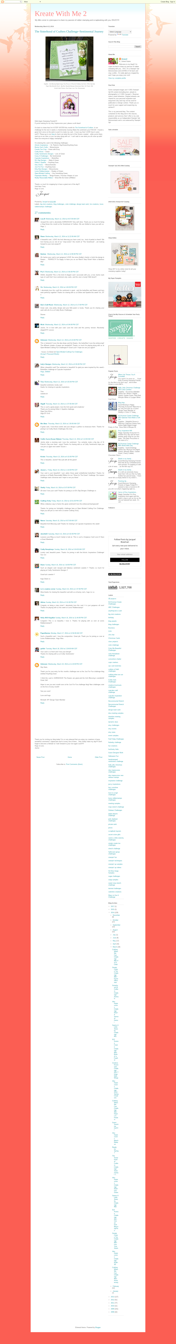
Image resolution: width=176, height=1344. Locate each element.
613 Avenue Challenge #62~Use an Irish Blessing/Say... (115, 1220)
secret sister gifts (114, 834)
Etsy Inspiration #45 (125, 431)
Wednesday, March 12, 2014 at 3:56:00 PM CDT (62, 272)
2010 (113, 1306)
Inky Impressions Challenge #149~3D (115, 1257)
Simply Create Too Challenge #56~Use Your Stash (115, 1240)
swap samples (113, 880)
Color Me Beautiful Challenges (114, 649)
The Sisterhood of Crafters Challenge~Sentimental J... (115, 1165)
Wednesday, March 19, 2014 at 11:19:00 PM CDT (65, 664)
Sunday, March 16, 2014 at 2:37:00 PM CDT (71, 589)
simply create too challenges (114, 844)
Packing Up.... (123, 481)
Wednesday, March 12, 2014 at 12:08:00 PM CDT (64, 254)
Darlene (43, 254)
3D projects (112, 599)
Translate (125, 35)
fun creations (94, 204)
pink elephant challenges (113, 820)
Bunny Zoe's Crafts (41, 147)
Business (111, 628)
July (114, 935)
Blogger (97, 1327)
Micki (42, 324)
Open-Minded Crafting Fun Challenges (69, 352)
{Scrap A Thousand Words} (49, 354)
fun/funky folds (113, 749)
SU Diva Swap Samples (113, 872)
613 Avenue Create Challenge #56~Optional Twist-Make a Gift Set (129, 417)
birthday (111, 617)
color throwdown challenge (113, 655)
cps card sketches (114, 666)
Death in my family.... (125, 459)
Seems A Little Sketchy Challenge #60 (115, 1201)
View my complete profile (117, 78)
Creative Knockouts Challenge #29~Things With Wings (115, 1070)
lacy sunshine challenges (113, 788)
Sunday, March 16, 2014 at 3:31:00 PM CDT (61, 602)
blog (53, 134)
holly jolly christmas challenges (115, 766)
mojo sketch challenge (116, 807)
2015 (113, 909)
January (115, 1291)
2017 (113, 906)
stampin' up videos (114, 867)
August (115, 930)
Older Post (98, 757)
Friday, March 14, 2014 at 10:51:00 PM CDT (67, 501)
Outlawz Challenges (115, 810)
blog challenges (59, 204)
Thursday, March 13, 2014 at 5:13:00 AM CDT (78, 439)
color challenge (70, 204)
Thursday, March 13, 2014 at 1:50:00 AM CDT (64, 423)
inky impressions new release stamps (115, 776)
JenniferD (44, 534)
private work (112, 824)
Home (70, 757)
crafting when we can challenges (115, 675)
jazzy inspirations (114, 784)
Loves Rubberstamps (42, 171)
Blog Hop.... (122, 403)
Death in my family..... (125, 470)
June (115, 938)
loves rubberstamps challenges (115, 799)
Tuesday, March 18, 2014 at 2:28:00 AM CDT (61, 648)
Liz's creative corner (47, 589)
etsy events (112, 729)
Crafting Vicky (45, 501)
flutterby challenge (114, 742)
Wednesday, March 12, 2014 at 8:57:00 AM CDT (62, 219)
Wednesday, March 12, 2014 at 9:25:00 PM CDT (61, 382)
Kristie (42, 457)
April (114, 944)
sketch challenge (114, 848)
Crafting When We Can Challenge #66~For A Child (115, 957)
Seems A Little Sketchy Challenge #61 (115, 1030)
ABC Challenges (114, 607)
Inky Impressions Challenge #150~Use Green (115, 1185)
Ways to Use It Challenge (113, 896)
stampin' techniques (115, 861)
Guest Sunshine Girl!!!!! (115, 1126)
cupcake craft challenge (113, 691)
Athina (42, 602)
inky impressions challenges (114, 771)
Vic (41, 287)
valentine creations (114, 892)
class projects (113, 641)
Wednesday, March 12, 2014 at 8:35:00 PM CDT (69, 364)
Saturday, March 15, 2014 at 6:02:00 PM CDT (64, 534)
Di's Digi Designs (40, 160)
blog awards (112, 621)
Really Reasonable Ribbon (44, 178)
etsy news (111, 732)
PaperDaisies (45, 633)
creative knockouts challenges (115, 686)
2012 (113, 1300)
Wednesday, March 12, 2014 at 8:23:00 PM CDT (65, 340)
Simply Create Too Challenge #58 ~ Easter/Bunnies (115, 975)
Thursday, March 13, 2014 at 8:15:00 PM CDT (62, 457)
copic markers (113, 662)
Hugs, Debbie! (45, 372)
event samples (113, 735)
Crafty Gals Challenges (112, 681)
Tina (42, 382)
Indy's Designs (45, 364)
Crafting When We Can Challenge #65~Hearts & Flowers (115, 1110)
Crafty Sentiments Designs (44, 154)
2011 (113, 1303)
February (116, 1286)
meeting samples (114, 803)
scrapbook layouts (114, 831)
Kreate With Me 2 (61, 13)
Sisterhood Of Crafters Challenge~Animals (115, 992)
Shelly (42, 487)
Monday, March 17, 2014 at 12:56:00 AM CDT (67, 633)
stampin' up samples (115, 864)
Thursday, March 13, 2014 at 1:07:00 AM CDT (62, 404)
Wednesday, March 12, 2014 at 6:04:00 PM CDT (62, 324)
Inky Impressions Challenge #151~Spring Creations (115, 1089)
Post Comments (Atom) (74, 764)
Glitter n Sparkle (40, 162)
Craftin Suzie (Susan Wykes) (50, 439)
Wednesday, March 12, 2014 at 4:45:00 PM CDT (60, 287)
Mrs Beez (43, 423)
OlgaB (42, 404)
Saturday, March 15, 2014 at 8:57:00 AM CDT (61, 520)
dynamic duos (113, 722)
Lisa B (42, 219)
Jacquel (124, 59)
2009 (113, 1309)
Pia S (42, 272)
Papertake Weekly (41, 176)
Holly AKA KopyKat (47, 618)
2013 (113, 1297)
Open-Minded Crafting (42, 173)
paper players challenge (113, 815)
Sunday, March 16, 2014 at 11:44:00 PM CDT (71, 618)
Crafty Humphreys (47, 549)
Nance (42, 520)
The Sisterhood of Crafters (84, 127)
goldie (42, 648)
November (116, 915)
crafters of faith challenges (113, 670)
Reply (42, 229)
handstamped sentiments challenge (115, 760)
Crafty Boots (39, 152)
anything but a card (115, 611)
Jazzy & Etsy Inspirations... (128, 492)
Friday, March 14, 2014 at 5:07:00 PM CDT (61, 487)
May (114, 941)
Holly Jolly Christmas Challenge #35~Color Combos (129, 388)
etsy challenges (113, 725)
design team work (83, 204)
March (115, 947)
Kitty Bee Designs (41, 169)
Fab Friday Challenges (116, 739)
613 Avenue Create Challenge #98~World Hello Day (128, 445)
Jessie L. (43, 470)
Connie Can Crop (40, 149)
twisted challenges (114, 888)
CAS (110, 631)
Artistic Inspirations (41, 145)
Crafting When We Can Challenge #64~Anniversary (115, 1275)
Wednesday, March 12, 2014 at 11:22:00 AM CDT (62, 236)
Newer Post (41, 757)
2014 (113, 912)
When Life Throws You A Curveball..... (126, 375)
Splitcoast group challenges (114, 853)
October (115, 920)
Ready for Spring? (115, 1150)
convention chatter (114, 659)
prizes (110, 828)
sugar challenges (114, 876)
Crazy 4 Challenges (41, 156)
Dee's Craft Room (46, 305)
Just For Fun (39, 167)
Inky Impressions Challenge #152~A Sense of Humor (115, 1012)
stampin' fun (112, 857)
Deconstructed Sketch (116, 701)
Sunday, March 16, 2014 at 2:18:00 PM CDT (60, 565)
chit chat (111, 635)
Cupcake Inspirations (42, 158)
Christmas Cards (114, 638)
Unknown (43, 340)
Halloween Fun (113, 756)
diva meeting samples (116, 713)
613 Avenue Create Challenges (115, 603)
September (116, 925)
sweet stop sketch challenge (114, 884)
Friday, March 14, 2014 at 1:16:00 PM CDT (62, 470)
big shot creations (46, 204)
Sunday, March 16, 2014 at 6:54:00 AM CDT (69, 549)
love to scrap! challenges (113, 794)
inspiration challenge (115, 781)
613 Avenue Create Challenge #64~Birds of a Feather (115, 1050)
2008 (113, 1312)
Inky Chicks (39, 165)
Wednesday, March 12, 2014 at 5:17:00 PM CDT (71, 305)
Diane (42, 236)
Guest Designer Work (115, 753)
